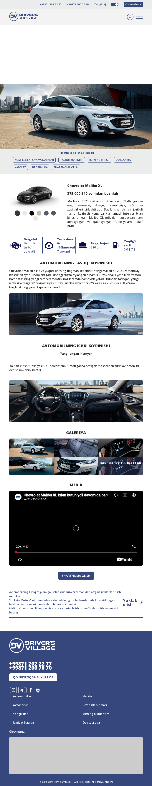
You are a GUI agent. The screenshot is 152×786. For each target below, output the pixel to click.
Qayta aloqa (91, 722)
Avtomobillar (22, 696)
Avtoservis (21, 705)
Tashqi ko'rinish (71, 160)
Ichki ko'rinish (99, 160)
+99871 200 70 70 (78, 4)
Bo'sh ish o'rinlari (94, 705)
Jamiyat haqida (23, 722)
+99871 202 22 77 (50, 4)
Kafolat (20, 167)
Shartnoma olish (66, 167)
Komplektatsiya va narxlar (34, 160)
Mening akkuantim (95, 714)
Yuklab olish (130, 602)
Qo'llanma (123, 160)
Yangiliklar (20, 714)
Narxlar (87, 696)
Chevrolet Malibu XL (76, 153)
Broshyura (40, 167)
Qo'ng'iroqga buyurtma (33, 677)
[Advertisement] (76, 48)
